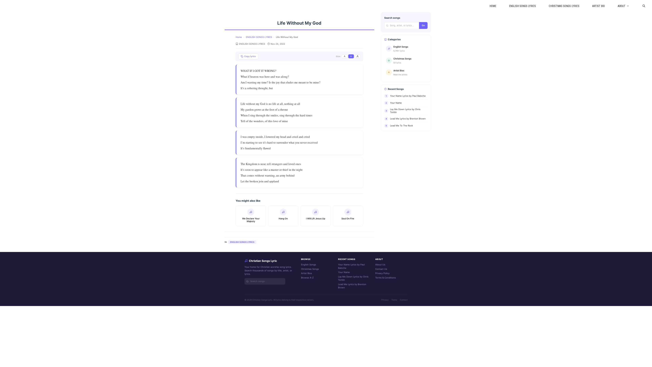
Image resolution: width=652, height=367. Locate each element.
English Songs (308, 264)
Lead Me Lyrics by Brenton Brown (352, 286)
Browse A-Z (307, 277)
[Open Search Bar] (644, 6)
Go (423, 25)
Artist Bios (306, 273)
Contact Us (381, 269)
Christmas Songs (310, 269)
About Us (380, 264)
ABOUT (621, 6)
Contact (404, 300)
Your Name (344, 272)
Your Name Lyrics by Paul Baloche (351, 266)
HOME (493, 6)
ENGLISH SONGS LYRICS (522, 6)
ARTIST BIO (598, 6)
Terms (394, 300)
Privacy (385, 300)
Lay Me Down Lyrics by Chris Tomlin (353, 278)
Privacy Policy (382, 273)
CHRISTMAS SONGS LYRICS (564, 6)
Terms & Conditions (385, 277)
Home (239, 37)
